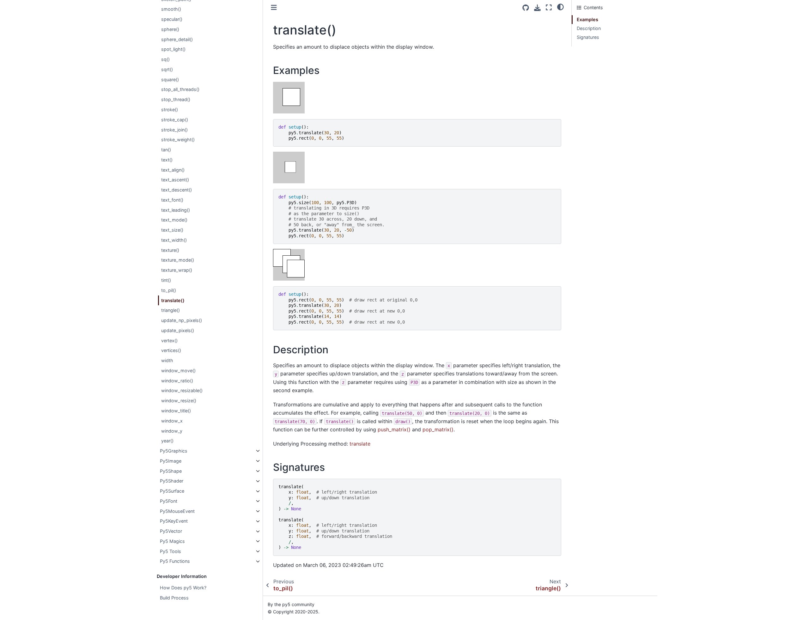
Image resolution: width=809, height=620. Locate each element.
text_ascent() (175, 180)
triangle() (170, 310)
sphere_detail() (177, 39)
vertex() (169, 340)
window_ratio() (177, 380)
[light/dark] (560, 6)
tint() (166, 280)
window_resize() (178, 401)
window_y (171, 431)
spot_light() (173, 49)
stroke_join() (174, 129)
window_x (172, 420)
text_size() (172, 230)
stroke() (169, 109)
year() (167, 441)
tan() (166, 149)
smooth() (171, 9)
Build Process (174, 597)
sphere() (170, 29)
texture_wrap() (176, 270)
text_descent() (176, 190)
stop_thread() (175, 99)
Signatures (588, 37)
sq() (165, 59)
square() (170, 79)
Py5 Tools (170, 551)
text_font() (172, 200)
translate (360, 444)
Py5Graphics (173, 450)
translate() (173, 300)
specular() (171, 19)
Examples (587, 19)
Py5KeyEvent (174, 521)
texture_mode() (177, 260)
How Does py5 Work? (183, 587)
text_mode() (174, 220)
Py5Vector (171, 531)
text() (167, 159)
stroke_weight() (178, 140)
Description (589, 28)
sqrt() (167, 69)
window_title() (176, 410)
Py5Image (170, 461)
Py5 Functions (175, 561)
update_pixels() (177, 330)
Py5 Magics (172, 541)
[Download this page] (537, 8)
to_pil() (168, 290)
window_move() (178, 370)
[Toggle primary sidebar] (274, 7)
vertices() (171, 350)
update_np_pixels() (181, 320)
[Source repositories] (526, 8)
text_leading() (175, 210)
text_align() (173, 170)
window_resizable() (182, 390)
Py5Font (168, 501)
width (167, 360)
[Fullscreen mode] (549, 7)
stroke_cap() (174, 119)
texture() (170, 250)
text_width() (174, 240)
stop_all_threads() (180, 89)
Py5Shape (171, 471)
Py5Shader (171, 481)
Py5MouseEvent (177, 511)
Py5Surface (172, 491)
